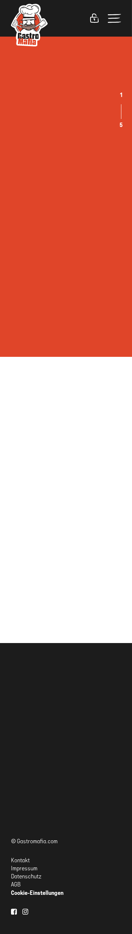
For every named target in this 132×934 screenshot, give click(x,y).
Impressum (24, 868)
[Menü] (114, 18)
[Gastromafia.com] (29, 25)
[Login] (94, 18)
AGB (16, 884)
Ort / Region (25, 324)
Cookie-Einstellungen (37, 892)
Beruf (17, 295)
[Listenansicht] (116, 474)
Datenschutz (26, 876)
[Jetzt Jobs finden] (20, 354)
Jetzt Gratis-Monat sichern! (37, 793)
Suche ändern (27, 474)
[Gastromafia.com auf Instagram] (25, 912)
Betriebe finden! (38, 255)
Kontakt (20, 860)
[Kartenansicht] (100, 474)
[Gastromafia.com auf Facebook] (14, 912)
